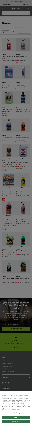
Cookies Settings (16, 413)
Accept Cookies (16, 421)
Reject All (16, 417)
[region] (16, 407)
